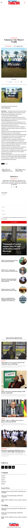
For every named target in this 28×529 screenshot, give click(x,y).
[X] (14, 186)
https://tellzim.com (14, 178)
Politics (3, 360)
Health (3, 418)
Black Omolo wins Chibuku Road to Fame (7, 170)
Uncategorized (14, 37)
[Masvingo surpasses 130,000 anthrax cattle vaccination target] (23, 290)
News (2, 389)
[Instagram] (6, 467)
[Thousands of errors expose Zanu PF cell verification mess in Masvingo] (14, 240)
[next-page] (24, 228)
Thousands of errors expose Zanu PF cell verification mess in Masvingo (12, 247)
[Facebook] (11, 186)
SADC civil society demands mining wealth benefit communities (9, 261)
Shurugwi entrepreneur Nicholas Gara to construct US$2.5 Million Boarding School (8, 280)
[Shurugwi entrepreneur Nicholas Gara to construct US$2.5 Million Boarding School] (23, 280)
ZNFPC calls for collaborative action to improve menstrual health (9, 270)
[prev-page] (22, 228)
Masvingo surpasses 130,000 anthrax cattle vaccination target (9, 290)
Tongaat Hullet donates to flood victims (20, 170)
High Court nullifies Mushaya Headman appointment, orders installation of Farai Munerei (8, 299)
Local (6, 163)
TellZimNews (9, 46)
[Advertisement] (14, 20)
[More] (21, 82)
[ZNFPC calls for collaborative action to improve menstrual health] (23, 270)
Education (3, 448)
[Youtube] (16, 186)
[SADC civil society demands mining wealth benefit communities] (23, 261)
